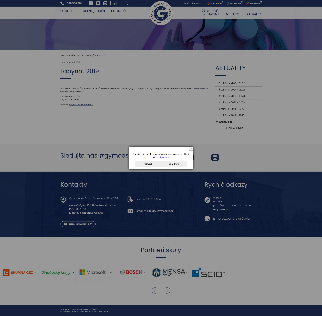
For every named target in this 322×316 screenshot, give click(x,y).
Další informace (161, 157)
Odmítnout (174, 163)
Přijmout (148, 163)
